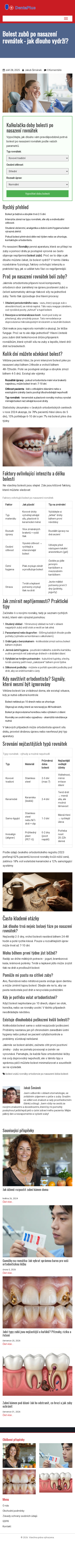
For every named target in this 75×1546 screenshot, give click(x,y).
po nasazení (47, 1073)
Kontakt (7, 1526)
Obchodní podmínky (13, 1510)
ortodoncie (34, 1073)
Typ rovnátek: (13, 151)
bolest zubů (12, 1073)
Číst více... (8, 1201)
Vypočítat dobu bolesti (37, 193)
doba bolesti (61, 1073)
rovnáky (23, 1073)
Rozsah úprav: (14, 178)
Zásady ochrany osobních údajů (20, 1516)
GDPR (6, 1521)
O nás (6, 1505)
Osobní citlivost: (15, 164)
